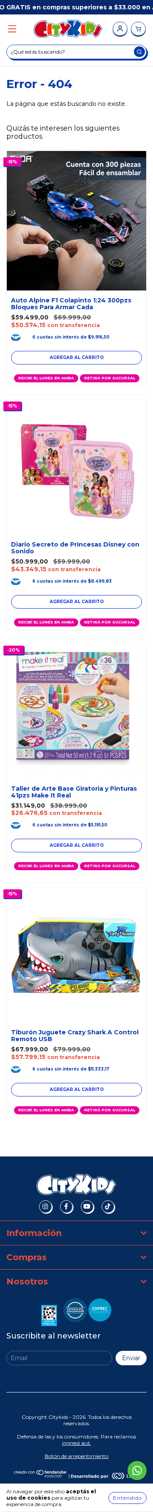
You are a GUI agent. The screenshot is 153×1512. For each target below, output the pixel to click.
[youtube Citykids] (87, 1206)
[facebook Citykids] (66, 1206)
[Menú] (12, 29)
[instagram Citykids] (45, 1206)
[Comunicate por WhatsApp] (137, 1470)
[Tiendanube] (40, 1475)
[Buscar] (139, 51)
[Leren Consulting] (105, 1475)
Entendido (127, 1498)
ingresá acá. (76, 1443)
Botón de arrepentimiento (76, 1456)
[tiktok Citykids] (108, 1206)
